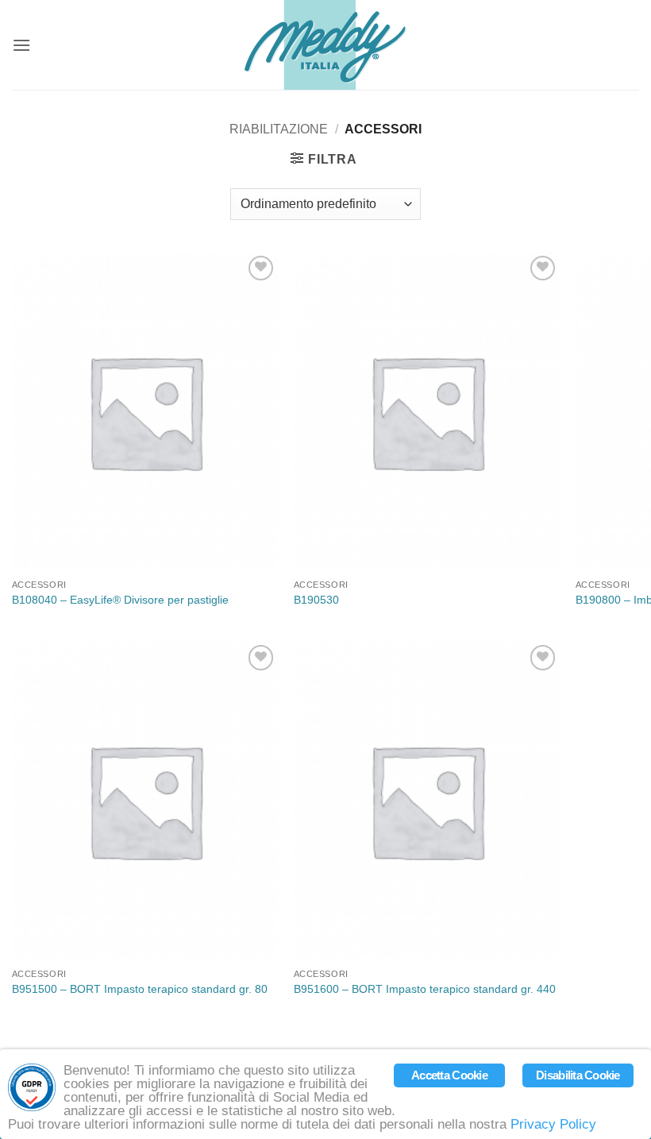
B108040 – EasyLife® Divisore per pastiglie (120, 599)
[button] (21, 44)
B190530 (316, 599)
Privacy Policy (553, 1124)
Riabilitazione (278, 129)
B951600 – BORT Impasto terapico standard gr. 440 (425, 989)
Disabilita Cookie (578, 1075)
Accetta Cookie (449, 1075)
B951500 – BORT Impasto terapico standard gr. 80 (140, 989)
